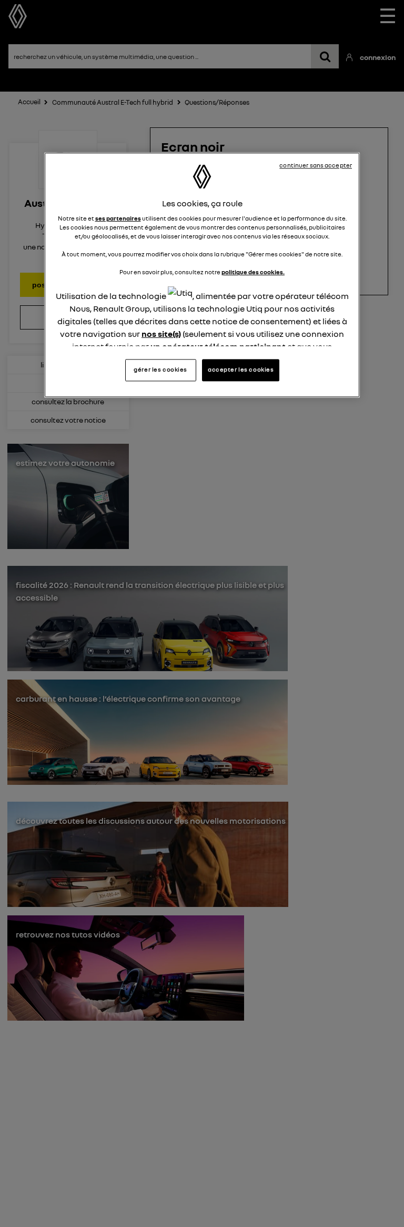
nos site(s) (161, 333)
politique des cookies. (253, 272)
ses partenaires (118, 218)
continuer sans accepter (315, 165)
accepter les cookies (241, 369)
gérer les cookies (160, 369)
